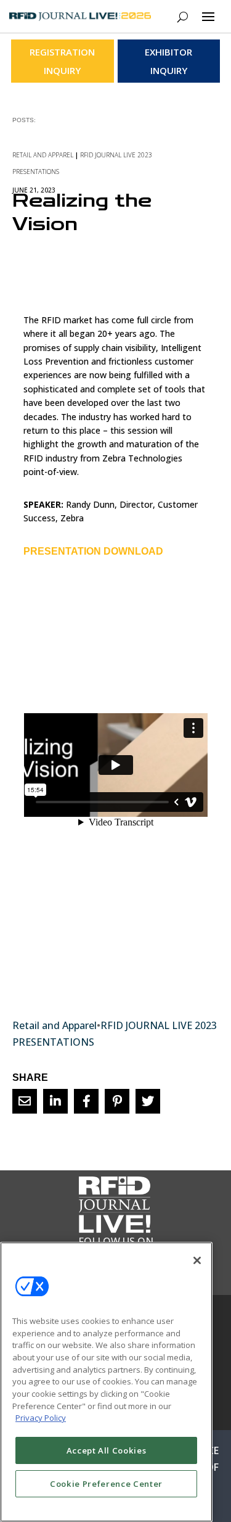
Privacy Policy (40, 1417)
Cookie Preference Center (106, 1483)
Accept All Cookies (107, 1450)
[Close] (197, 1260)
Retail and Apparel (42, 155)
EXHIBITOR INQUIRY (168, 61)
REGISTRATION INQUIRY (62, 61)
